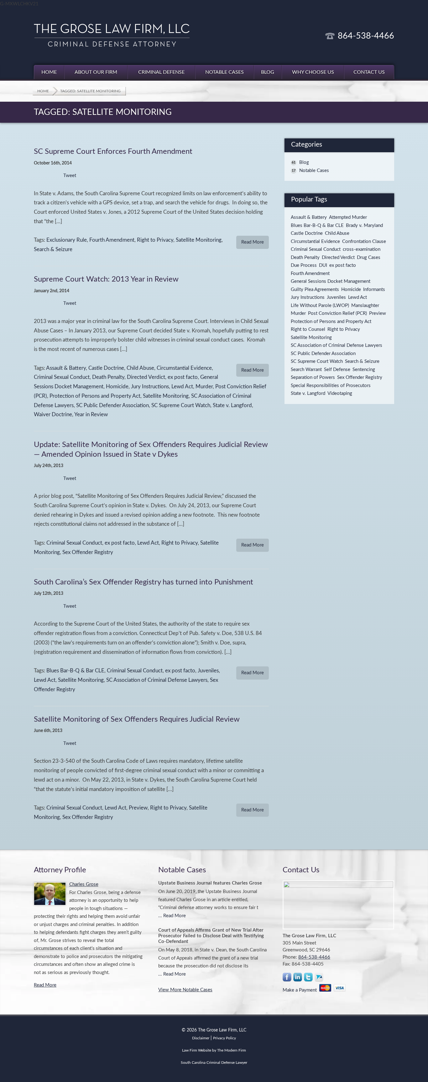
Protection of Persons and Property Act (95, 396)
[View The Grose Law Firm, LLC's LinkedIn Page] (298, 978)
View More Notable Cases (185, 990)
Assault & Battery (66, 368)
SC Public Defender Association (112, 405)
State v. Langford (232, 405)
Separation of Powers (313, 377)
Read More (252, 242)
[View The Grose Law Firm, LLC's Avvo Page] (319, 978)
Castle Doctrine (106, 368)
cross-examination (361, 249)
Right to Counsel (308, 329)
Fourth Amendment (111, 240)
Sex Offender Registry (87, 552)
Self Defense (337, 369)
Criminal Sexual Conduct (62, 377)
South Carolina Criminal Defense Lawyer (214, 1062)
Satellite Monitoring (199, 240)
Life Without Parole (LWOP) (320, 305)
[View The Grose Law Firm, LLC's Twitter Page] (308, 978)
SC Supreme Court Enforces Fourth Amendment (113, 151)
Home (49, 72)
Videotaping (339, 393)
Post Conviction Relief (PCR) (337, 313)
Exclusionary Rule (66, 240)
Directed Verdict (146, 377)
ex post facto (183, 377)
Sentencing (363, 369)
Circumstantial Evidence (184, 368)
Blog (267, 72)
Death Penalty (108, 377)
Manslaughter (365, 305)
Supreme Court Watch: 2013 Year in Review (106, 279)
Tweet (69, 175)
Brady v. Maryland (364, 225)
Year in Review (91, 414)
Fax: (287, 964)
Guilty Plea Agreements (315, 289)
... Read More (172, 915)
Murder (204, 386)
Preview (138, 807)
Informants (374, 289)
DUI (323, 265)
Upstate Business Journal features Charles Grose (210, 883)
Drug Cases (368, 257)
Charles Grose (83, 884)
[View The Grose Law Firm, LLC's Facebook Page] (287, 978)
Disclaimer (200, 1038)
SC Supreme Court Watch (180, 405)
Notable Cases (224, 72)
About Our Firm (96, 72)
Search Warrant (306, 369)
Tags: (40, 240)
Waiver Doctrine (53, 414)
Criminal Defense (161, 72)
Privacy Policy (224, 1038)
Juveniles (208, 670)
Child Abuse (140, 368)
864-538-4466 (366, 36)
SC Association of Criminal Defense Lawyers (156, 680)
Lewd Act (182, 386)
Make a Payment (301, 990)
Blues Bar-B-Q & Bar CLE (75, 670)
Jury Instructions (150, 386)
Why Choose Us (313, 72)
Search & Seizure (53, 249)
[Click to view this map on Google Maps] (338, 905)
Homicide (117, 386)
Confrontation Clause (364, 241)
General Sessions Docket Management (330, 281)
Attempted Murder (348, 217)
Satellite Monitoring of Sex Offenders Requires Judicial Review (137, 719)
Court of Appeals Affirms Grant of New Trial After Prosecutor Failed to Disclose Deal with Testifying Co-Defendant (211, 936)
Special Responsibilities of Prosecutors (331, 385)
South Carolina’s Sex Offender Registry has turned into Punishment (143, 582)
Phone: (290, 957)
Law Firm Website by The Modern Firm (214, 1050)
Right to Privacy (155, 240)
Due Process (304, 265)
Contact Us (369, 72)
